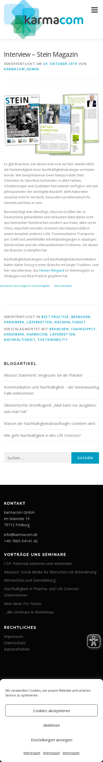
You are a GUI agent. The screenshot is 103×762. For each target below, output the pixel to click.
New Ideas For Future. (23, 603)
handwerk (14, 334)
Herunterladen (63, 286)
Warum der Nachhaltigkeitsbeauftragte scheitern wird (49, 423)
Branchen (81, 317)
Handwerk (14, 322)
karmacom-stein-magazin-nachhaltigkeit (25, 286)
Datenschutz (15, 642)
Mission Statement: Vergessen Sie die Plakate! (43, 375)
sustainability (53, 339)
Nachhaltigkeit (70, 322)
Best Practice (55, 317)
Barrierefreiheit (17, 649)
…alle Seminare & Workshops (29, 612)
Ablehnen (51, 725)
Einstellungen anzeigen (51, 739)
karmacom (37, 334)
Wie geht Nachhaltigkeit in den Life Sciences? (42, 435)
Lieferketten (39, 322)
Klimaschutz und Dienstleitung (29, 580)
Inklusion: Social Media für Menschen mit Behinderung (50, 571)
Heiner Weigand (51, 270)
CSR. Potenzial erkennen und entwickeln (38, 563)
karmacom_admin (21, 69)
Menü (94, 10)
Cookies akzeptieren (51, 710)
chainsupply (83, 329)
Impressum (32, 753)
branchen (59, 329)
